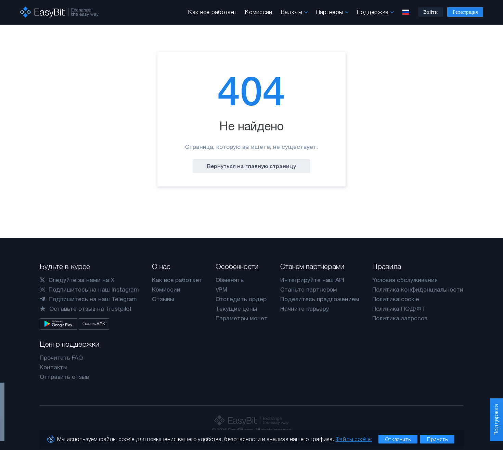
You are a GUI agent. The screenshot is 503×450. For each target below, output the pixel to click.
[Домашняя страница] (59, 12)
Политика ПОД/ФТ (398, 308)
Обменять (230, 280)
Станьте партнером (308, 289)
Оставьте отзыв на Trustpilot (90, 308)
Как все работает (212, 12)
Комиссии (258, 12)
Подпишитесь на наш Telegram (93, 299)
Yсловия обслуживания (405, 280)
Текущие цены (236, 308)
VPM (222, 289)
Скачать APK (93, 323)
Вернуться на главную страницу (251, 166)
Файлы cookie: (353, 439)
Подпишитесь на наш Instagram (94, 289)
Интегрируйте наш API (312, 280)
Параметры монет (242, 318)
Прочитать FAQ (61, 357)
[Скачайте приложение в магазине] (58, 324)
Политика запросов (399, 318)
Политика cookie (395, 299)
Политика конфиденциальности (418, 289)
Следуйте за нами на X (81, 280)
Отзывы (163, 299)
